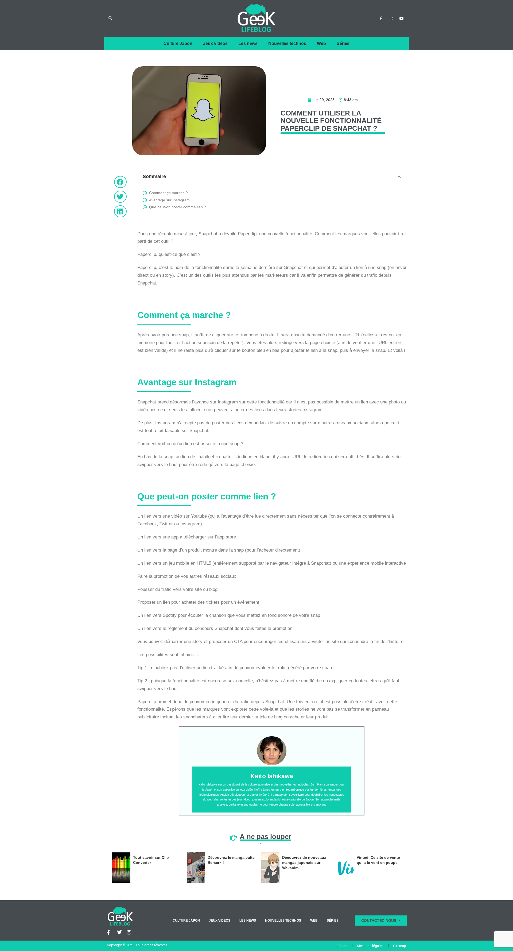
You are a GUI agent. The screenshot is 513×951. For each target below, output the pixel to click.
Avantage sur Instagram (169, 200)
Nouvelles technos (287, 43)
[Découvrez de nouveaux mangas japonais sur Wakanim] (270, 867)
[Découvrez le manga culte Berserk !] (196, 867)
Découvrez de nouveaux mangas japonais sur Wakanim (304, 862)
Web (321, 43)
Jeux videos (215, 43)
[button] (110, 18)
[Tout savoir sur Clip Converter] (121, 867)
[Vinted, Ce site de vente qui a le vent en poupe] (345, 867)
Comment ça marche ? (168, 193)
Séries (343, 43)
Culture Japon (178, 43)
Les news (248, 43)
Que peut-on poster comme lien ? (177, 207)
